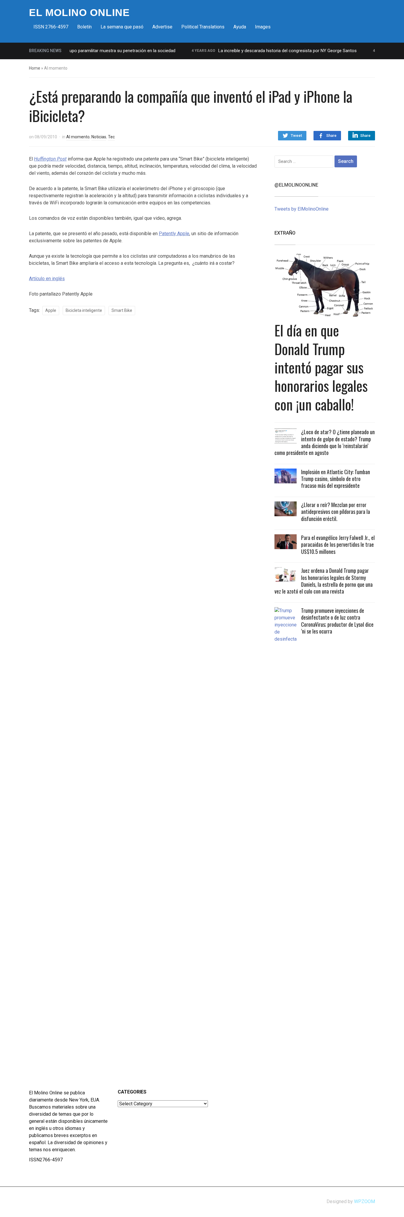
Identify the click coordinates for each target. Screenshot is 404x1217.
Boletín (84, 27)
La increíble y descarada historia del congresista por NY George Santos (275, 50)
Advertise (162, 27)
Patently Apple (174, 233)
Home (34, 68)
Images (263, 27)
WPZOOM (364, 1201)
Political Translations (202, 27)
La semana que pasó (122, 27)
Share (331, 135)
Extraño (284, 233)
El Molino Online (79, 12)
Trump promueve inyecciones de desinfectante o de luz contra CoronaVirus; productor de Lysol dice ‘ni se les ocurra (337, 621)
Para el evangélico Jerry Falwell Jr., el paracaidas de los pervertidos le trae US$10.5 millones (338, 544)
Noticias (98, 136)
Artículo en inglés (47, 278)
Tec (111, 136)
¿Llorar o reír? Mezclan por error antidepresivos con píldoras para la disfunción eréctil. (335, 511)
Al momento (78, 136)
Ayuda (239, 27)
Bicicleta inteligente (84, 310)
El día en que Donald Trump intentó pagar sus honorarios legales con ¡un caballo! (321, 367)
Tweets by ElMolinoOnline (301, 209)
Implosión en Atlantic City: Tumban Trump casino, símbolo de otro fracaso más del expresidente (335, 479)
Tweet (296, 135)
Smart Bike (121, 310)
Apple (50, 310)
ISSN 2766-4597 (50, 27)
